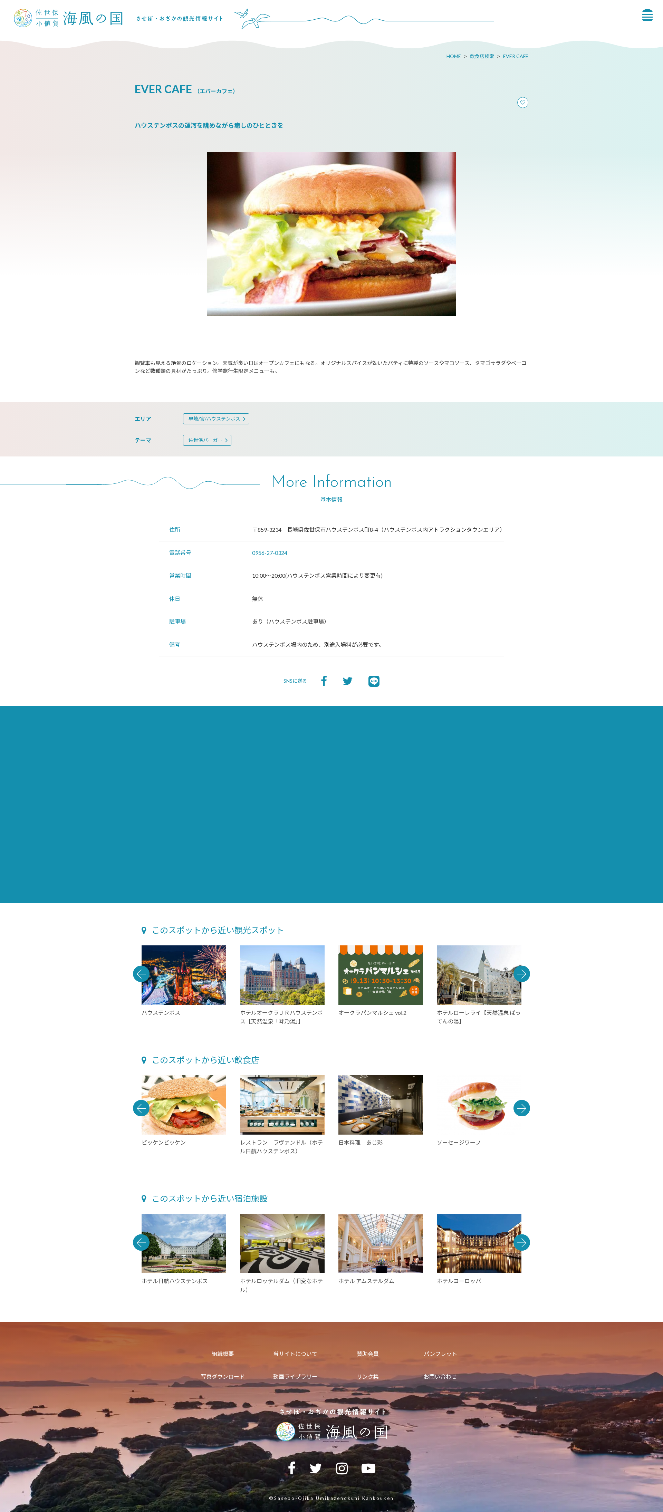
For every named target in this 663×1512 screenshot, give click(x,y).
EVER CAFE (515, 56)
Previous (141, 974)
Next (521, 974)
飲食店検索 (482, 56)
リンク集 (368, 1376)
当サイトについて (295, 1353)
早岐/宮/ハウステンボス (214, 419)
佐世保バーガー (205, 440)
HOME (453, 56)
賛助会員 (368, 1353)
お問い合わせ (440, 1376)
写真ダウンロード (223, 1376)
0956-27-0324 (269, 552)
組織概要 (223, 1353)
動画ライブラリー (295, 1376)
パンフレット (440, 1353)
